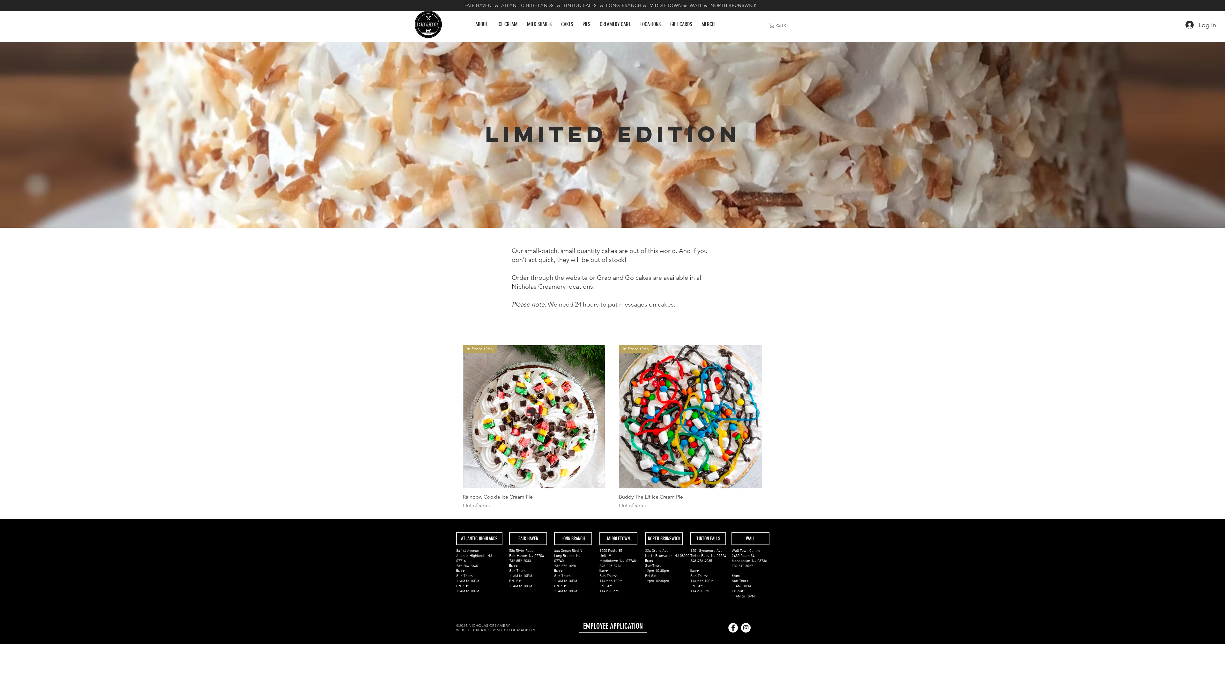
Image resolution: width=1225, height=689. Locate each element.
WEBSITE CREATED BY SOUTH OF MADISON (496, 630)
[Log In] (1187, 25)
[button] (567, 24)
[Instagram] (746, 628)
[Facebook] (733, 628)
